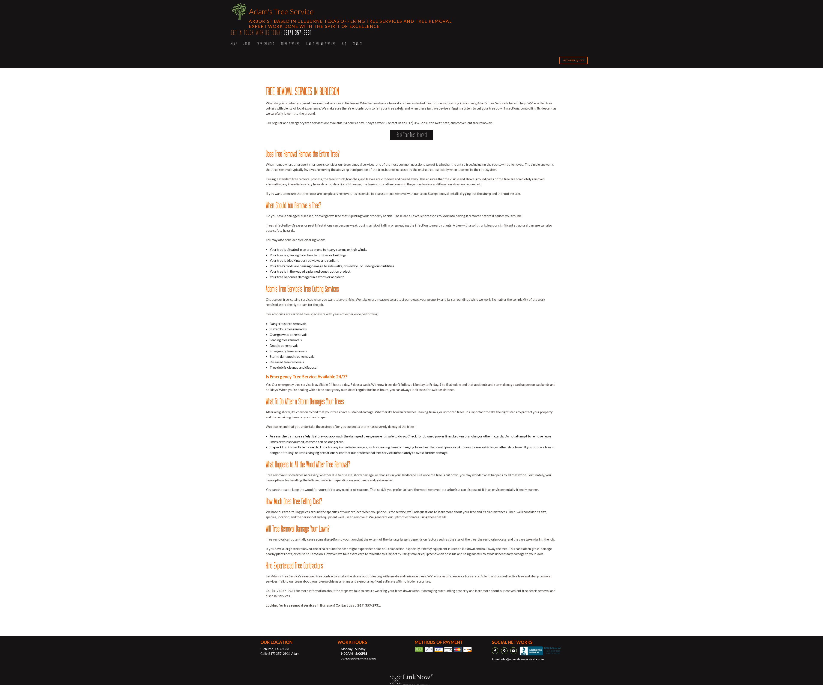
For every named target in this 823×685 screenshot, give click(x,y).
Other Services (290, 44)
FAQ (344, 44)
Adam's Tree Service (281, 11)
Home (234, 44)
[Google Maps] (505, 650)
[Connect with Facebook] (496, 650)
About (247, 44)
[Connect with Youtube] (514, 650)
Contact (358, 44)
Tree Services (265, 44)
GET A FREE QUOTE (573, 60)
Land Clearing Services (321, 44)
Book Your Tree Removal (411, 135)
